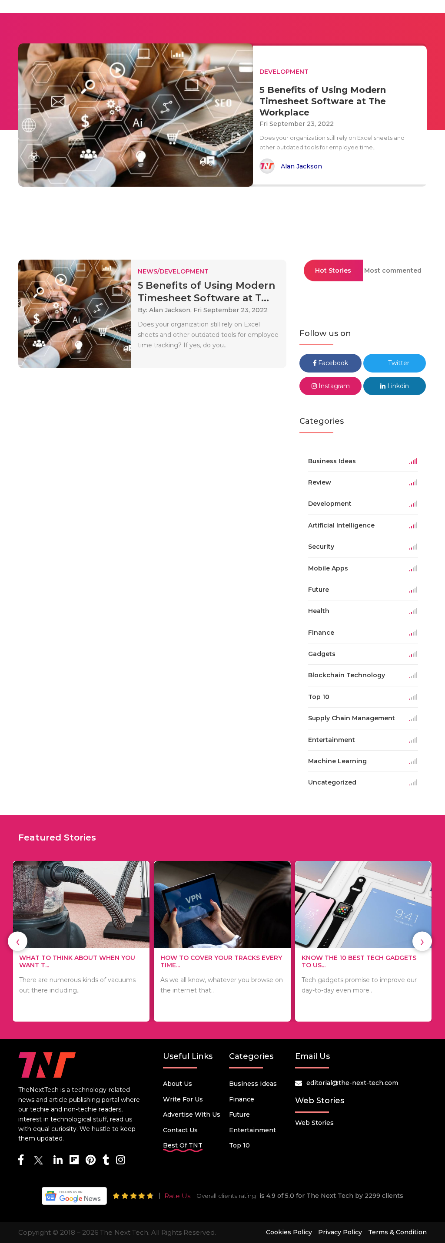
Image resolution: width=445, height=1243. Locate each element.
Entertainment (252, 1130)
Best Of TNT (183, 1145)
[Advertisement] (222, 219)
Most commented (393, 270)
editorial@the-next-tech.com (352, 1083)
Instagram (333, 386)
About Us (177, 1084)
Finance (241, 1099)
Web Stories (314, 1123)
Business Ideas (253, 1084)
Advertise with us (191, 1114)
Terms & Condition (397, 1232)
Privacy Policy (340, 1232)
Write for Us (183, 1099)
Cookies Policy (289, 1232)
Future (239, 1114)
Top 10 (239, 1145)
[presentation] (17, 941)
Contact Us (180, 1130)
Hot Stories (333, 270)
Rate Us (177, 1196)
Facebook (332, 363)
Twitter (397, 363)
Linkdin (397, 386)
